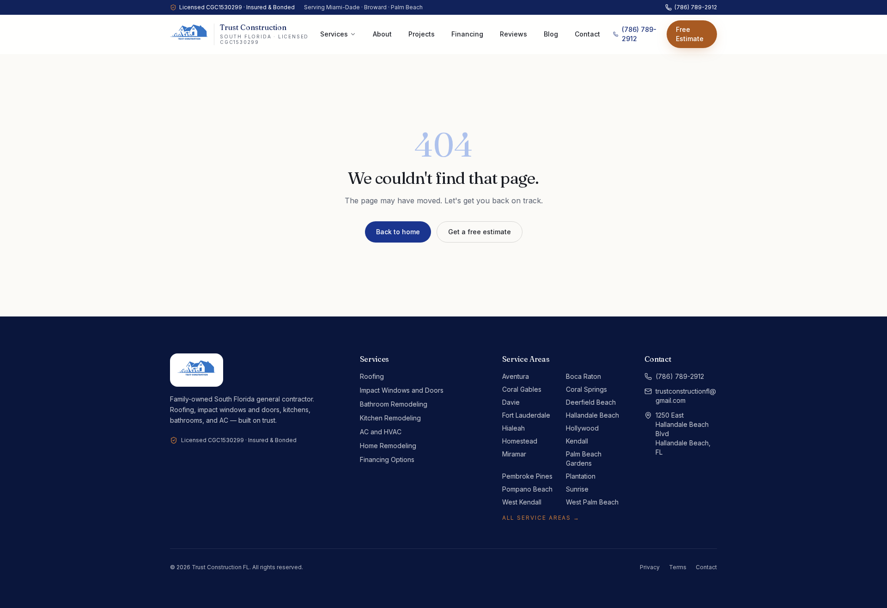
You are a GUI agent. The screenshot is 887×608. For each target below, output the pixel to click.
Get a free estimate (479, 232)
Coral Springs (586, 389)
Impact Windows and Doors (402, 390)
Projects (421, 34)
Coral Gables (521, 389)
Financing (467, 34)
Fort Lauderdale (526, 415)
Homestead (519, 441)
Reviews (513, 34)
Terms (678, 567)
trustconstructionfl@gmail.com (686, 395)
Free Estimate (690, 34)
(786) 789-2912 (695, 7)
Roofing (372, 376)
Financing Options (387, 459)
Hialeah (513, 428)
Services (334, 34)
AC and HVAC (380, 432)
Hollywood (582, 428)
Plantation (580, 476)
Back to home (398, 232)
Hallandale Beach (592, 415)
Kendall (577, 441)
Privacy (650, 567)
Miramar (514, 454)
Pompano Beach (527, 489)
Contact (587, 34)
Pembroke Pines (527, 476)
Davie (511, 402)
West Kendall (521, 502)
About (382, 34)
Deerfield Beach (591, 402)
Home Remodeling (388, 446)
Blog (551, 34)
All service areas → (541, 517)
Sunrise (577, 489)
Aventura (515, 376)
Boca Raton (583, 376)
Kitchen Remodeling (390, 418)
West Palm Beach (592, 502)
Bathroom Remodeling (393, 404)
